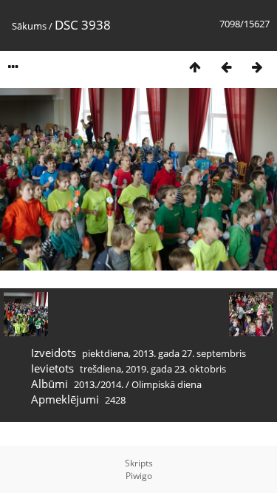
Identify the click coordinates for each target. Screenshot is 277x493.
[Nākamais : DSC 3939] (257, 66)
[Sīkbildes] (195, 66)
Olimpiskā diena (166, 384)
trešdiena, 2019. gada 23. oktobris (153, 368)
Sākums (29, 26)
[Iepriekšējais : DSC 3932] (226, 66)
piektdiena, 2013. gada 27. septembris (164, 353)
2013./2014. (98, 384)
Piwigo (139, 475)
